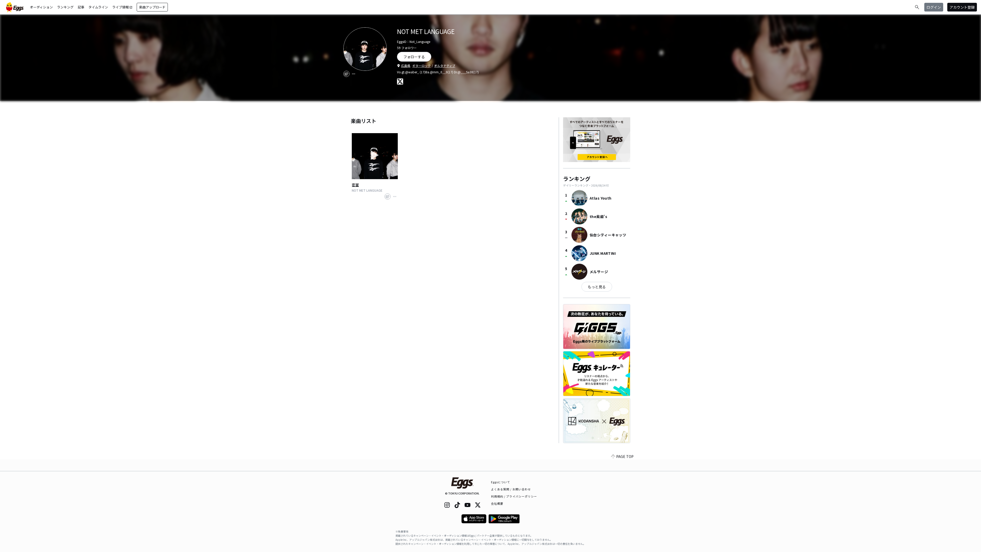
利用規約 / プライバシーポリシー (514, 496)
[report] (354, 74)
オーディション (41, 7)
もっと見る (597, 286)
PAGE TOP (625, 456)
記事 (81, 7)
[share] (346, 74)
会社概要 (497, 503)
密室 (355, 184)
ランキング (65, 7)
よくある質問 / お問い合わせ (511, 489)
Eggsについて (500, 482)
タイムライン (98, 7)
